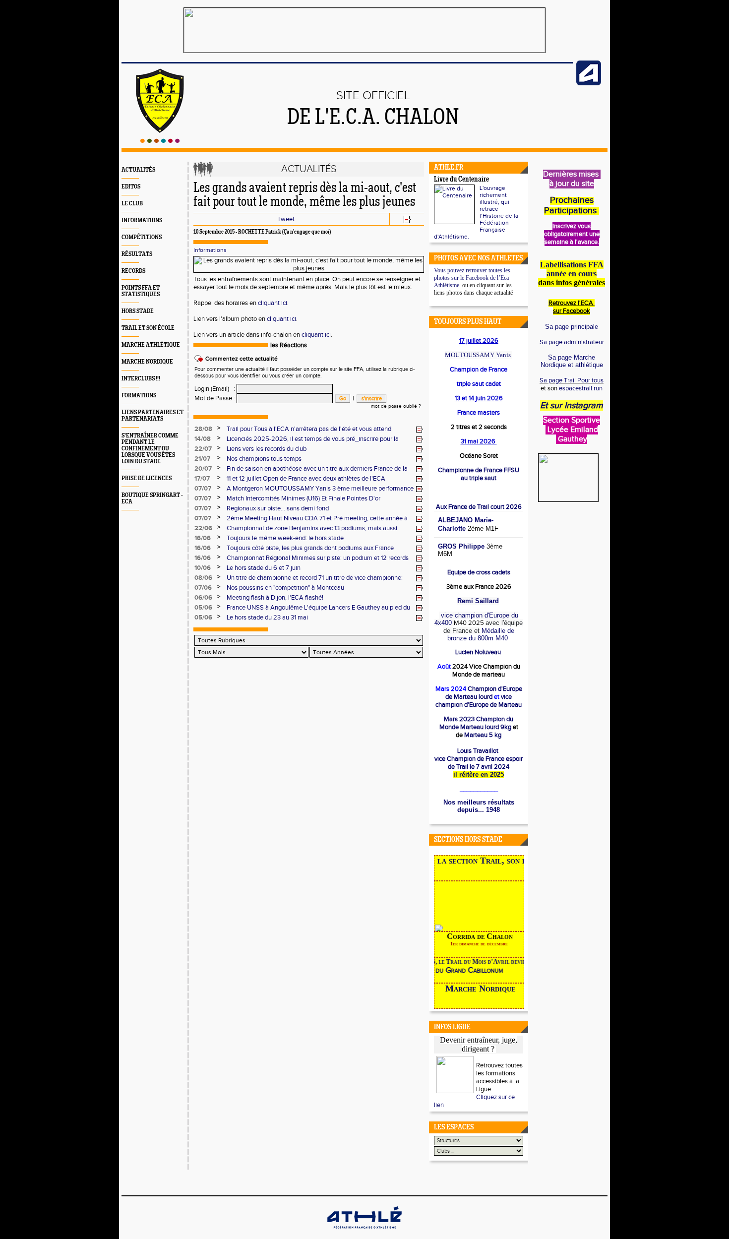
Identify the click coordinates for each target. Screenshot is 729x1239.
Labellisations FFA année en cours (572, 269)
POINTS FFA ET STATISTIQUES (141, 291)
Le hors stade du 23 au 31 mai (267, 617)
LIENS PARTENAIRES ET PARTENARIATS (152, 415)
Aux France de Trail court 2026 (479, 507)
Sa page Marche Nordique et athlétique (572, 361)
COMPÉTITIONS (142, 237)
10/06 (202, 568)
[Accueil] (160, 141)
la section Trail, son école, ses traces (523, 861)
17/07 (202, 479)
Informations (210, 250)
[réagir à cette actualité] (419, 430)
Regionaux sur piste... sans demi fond (278, 508)
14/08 (202, 439)
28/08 (203, 429)
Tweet (286, 219)
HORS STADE (138, 311)
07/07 (202, 489)
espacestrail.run (581, 388)
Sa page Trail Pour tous (572, 380)
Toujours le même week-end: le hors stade (285, 538)
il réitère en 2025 (478, 774)
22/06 (203, 528)
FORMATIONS (139, 395)
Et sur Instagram (571, 405)
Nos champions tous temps (264, 459)
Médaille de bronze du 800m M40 (480, 634)
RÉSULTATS (137, 254)
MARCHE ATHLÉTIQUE (151, 345)
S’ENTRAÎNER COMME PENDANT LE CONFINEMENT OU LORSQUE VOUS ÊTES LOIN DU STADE (150, 449)
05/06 (203, 608)
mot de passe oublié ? (396, 406)
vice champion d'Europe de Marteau (478, 701)
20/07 (203, 469)
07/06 (203, 588)
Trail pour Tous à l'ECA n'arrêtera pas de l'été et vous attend (309, 429)
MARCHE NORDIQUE (147, 362)
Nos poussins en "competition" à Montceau (285, 588)
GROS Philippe (461, 546)
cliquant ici (272, 303)
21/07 (202, 459)
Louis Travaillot (477, 751)
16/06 (202, 538)
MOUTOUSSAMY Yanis (478, 355)
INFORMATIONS (142, 220)
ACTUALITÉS (138, 170)
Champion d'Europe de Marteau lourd (483, 693)
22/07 (203, 449)
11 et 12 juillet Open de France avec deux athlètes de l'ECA (306, 479)
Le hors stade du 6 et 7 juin (264, 568)
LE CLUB (132, 203)
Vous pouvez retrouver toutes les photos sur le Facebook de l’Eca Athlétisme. (472, 278)
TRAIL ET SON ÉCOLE (148, 328)
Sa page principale (571, 326)
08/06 (203, 578)
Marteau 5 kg (482, 735)
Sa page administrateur (572, 342)
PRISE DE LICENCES (147, 478)
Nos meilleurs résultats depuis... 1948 (478, 806)
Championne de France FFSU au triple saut (478, 474)
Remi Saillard (478, 601)
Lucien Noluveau (478, 652)
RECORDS (133, 271)
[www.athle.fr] (588, 83)
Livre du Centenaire (461, 180)
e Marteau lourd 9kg (476, 723)
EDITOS (131, 187)
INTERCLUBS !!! (141, 378)
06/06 (203, 598)
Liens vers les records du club (266, 449)
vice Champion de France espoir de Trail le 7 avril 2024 (478, 763)
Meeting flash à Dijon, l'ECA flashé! (275, 598)
